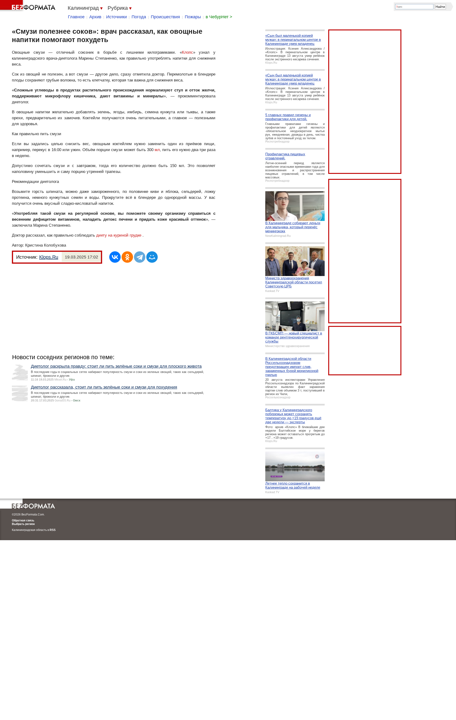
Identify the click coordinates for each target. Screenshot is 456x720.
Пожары (193, 16)
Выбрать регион (23, 524)
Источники (116, 16)
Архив (95, 16)
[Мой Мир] (152, 257)
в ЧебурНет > (219, 16)
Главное (76, 16)
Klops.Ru (48, 257)
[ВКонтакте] (115, 257)
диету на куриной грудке (118, 235)
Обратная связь (23, 520)
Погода (139, 16)
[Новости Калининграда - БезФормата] (28, 6)
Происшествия (165, 16)
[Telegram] (139, 257)
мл (157, 150)
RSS (53, 530)
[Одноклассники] (127, 257)
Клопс (187, 52)
